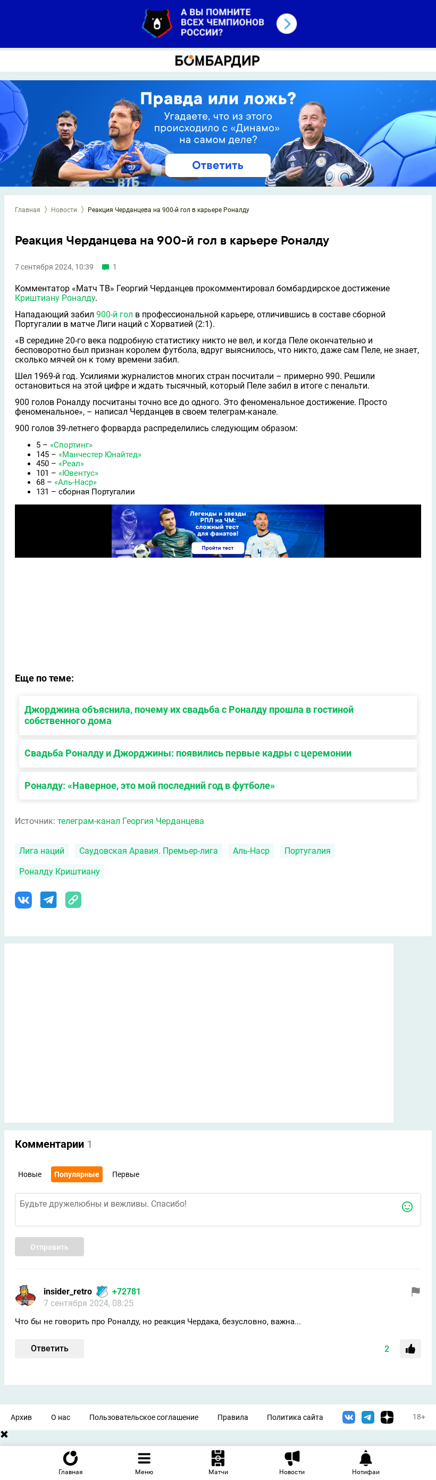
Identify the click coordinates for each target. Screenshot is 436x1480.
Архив (21, 1418)
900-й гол (114, 314)
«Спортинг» (71, 445)
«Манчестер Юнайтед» (99, 454)
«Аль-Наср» (75, 482)
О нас (60, 1418)
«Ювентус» (78, 473)
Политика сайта (295, 1418)
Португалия (307, 851)
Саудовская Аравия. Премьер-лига (148, 851)
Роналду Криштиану (59, 872)
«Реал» (71, 463)
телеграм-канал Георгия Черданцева (130, 821)
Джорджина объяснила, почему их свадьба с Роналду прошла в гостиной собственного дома (189, 715)
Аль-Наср (251, 851)
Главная (27, 210)
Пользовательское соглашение (143, 1418)
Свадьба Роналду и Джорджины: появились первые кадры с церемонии (187, 753)
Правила (232, 1418)
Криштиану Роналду (55, 298)
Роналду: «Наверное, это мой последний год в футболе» (149, 785)
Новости (64, 210)
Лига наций (41, 851)
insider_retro (68, 1291)
